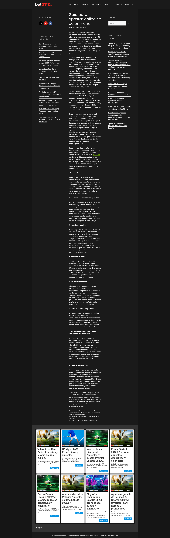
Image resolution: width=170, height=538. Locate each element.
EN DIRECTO (85, 4)
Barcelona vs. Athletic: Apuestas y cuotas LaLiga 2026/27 (49, 46)
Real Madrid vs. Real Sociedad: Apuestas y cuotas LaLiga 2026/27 (50, 54)
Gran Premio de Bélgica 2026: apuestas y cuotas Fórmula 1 (119, 108)
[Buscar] (128, 23)
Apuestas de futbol (77, 411)
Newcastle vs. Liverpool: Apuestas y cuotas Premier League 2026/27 (49, 86)
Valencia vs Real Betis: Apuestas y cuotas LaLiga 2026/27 (49, 71)
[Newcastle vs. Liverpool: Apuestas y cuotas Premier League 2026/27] (97, 438)
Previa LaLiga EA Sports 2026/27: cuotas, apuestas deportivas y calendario (118, 54)
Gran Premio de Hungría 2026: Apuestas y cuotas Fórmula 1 (117, 86)
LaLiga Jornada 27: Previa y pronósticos (84, 420)
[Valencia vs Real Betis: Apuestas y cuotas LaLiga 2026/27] (48, 438)
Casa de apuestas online (77, 415)
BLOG (106, 4)
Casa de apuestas (94, 413)
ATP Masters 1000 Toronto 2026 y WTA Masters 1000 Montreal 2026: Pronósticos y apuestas (119, 76)
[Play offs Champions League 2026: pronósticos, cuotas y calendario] (97, 483)
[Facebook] (50, 23)
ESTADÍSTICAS (96, 4)
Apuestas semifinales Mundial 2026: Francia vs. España (117, 125)
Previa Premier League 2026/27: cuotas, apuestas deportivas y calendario (49, 102)
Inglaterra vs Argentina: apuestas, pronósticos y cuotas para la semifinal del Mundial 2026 (119, 116)
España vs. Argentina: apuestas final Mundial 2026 (119, 93)
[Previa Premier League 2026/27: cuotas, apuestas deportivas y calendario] (48, 483)
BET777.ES (73, 4)
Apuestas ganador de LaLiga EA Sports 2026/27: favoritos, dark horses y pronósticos (119, 45)
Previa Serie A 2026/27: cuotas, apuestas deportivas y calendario (50, 94)
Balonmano (83, 413)
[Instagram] (41, 23)
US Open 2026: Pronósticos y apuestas (70, 452)
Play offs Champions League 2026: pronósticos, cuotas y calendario (50, 119)
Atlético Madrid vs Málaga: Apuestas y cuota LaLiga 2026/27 (49, 111)
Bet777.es (96, 155)
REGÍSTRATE (129, 4)
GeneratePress (113, 535)
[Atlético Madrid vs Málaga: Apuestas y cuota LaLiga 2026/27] (73, 483)
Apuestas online (74, 413)
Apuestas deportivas (90, 411)
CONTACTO (118, 4)
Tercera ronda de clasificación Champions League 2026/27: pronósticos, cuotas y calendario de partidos (119, 64)
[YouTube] (46, 23)
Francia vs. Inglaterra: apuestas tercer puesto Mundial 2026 (117, 100)
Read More (54, 468)
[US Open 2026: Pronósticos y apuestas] (73, 438)
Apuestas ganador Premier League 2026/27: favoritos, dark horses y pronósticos (49, 63)
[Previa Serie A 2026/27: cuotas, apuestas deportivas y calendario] (122, 438)
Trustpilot (38, 528)
